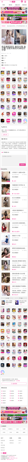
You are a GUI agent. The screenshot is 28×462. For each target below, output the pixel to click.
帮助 (2, 443)
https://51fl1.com (13, 458)
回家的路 (3, 440)
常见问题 (3, 445)
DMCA (19, 440)
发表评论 (22, 164)
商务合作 (3, 450)
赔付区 (10, 5)
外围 (3, 5)
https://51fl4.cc (11, 456)
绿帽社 (17, 432)
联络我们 (3, 447)
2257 (19, 443)
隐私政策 (12, 440)
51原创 (4, 432)
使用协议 (12, 443)
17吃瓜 (10, 432)
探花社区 (24, 5)
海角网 (24, 432)
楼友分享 (17, 5)
